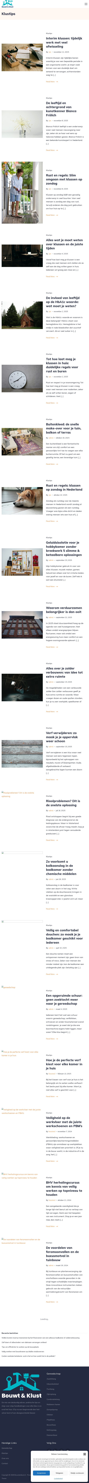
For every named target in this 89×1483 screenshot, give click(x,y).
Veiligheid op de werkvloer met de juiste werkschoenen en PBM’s (64, 1122)
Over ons (5, 1458)
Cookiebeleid (58, 1478)
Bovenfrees (51, 1425)
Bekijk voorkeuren (77, 1473)
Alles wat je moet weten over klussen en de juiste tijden (64, 244)
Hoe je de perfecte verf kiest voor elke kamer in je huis (64, 1064)
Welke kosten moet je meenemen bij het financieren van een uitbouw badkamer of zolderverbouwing (40, 1338)
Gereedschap (7, 1448)
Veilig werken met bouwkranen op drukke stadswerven (23, 1351)
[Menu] (86, 4)
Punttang (50, 1389)
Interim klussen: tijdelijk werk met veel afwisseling (64, 42)
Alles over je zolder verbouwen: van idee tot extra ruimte (64, 672)
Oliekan (50, 1415)
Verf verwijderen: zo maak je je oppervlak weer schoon (62, 737)
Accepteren (41, 1473)
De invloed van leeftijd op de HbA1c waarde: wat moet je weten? (63, 302)
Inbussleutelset (53, 1384)
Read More (50, 81)
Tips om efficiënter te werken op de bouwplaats (20, 1347)
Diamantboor (52, 1435)
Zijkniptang (51, 1394)
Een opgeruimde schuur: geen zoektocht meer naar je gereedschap (64, 1000)
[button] (85, 1454)
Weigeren (59, 1473)
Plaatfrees (51, 1420)
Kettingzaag (51, 1430)
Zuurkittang (51, 1379)
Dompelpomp (52, 1409)
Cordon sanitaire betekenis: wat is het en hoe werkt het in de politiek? (28, 1356)
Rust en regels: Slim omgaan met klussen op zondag (64, 179)
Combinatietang (53, 1399)
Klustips (49, 33)
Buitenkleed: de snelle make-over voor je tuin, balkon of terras (63, 428)
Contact (5, 1463)
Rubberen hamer (53, 1404)
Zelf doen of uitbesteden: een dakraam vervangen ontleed (24, 1342)
